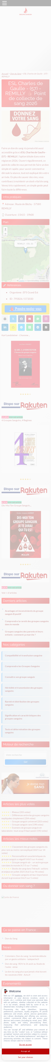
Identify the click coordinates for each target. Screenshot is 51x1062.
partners (18, 996)
